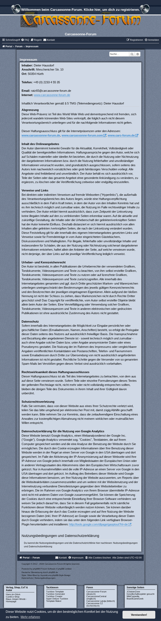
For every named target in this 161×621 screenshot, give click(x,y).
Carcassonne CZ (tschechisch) (94, 604)
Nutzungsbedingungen (125, 543)
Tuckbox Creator (54, 596)
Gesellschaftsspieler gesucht (140, 594)
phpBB (36, 569)
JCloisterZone (133, 591)
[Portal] (80, 18)
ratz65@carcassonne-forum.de (51, 90)
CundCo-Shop (12, 597)
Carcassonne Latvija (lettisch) (100, 601)
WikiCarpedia (133, 596)
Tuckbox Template (55, 591)
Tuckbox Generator (55, 594)
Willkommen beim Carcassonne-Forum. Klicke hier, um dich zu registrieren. (80, 9)
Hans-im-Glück (13, 594)
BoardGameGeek (135, 598)
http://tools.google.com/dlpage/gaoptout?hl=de (98, 524)
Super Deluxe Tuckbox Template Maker (57, 599)
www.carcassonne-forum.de (52, 95)
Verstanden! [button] (139, 614)
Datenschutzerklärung (40, 546)
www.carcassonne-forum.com (82, 135)
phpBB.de (53, 572)
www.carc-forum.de (121, 135)
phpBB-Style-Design (61, 575)
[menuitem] (25, 40)
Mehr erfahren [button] (30, 617)
